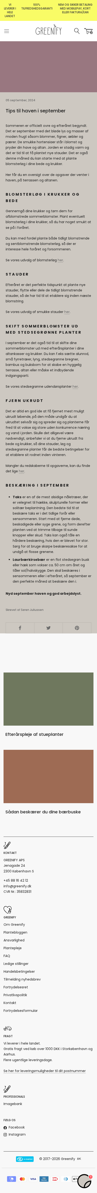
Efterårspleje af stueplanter (34, 734)
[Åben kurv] (88, 31)
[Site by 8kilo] (79, 1159)
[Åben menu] (6, 31)
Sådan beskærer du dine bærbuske (43, 812)
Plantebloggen (15, 932)
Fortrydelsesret (16, 987)
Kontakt (10, 1002)
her (60, 260)
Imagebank (13, 1103)
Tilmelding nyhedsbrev (22, 979)
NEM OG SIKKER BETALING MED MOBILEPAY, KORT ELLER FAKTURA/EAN (75, 8)
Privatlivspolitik (15, 995)
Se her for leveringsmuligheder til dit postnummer (45, 1071)
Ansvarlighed (14, 940)
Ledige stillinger (16, 963)
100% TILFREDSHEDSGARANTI (37, 6)
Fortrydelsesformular (21, 1010)
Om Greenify (14, 924)
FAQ (7, 955)
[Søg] (77, 31)
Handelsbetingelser (19, 971)
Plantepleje (13, 948)
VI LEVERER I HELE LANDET (10, 10)
